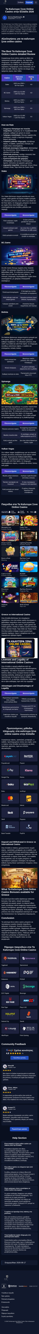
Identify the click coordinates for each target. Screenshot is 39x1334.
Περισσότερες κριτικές (19, 1129)
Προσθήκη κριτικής (19, 1058)
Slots (32, 512)
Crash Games (22, 511)
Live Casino (13, 511)
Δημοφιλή (5, 512)
